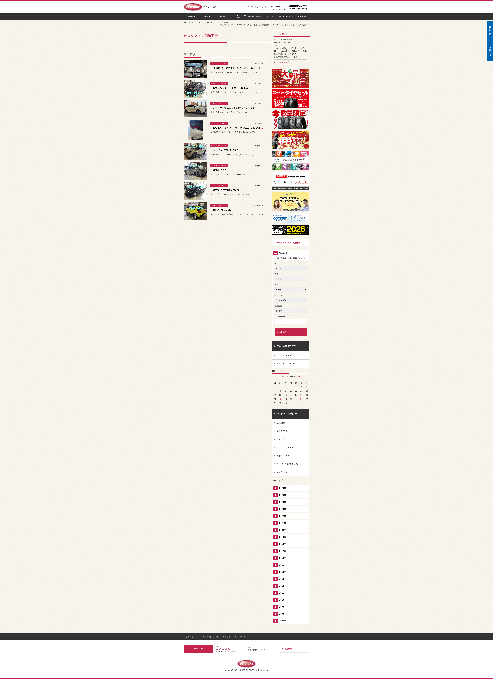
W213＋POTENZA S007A (226, 190)
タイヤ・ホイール (284, 456)
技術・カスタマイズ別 (286, 16)
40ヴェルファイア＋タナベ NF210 (230, 88)
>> (299, 376)
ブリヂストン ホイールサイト (273, 10)
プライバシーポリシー (212, 637)
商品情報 (207, 16)
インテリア (281, 439)
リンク (227, 637)
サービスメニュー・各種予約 (238, 16)
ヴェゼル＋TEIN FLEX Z (225, 150)
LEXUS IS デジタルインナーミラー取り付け (236, 68)
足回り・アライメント (286, 447)
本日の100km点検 (222, 210)
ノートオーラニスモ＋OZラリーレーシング (235, 108)
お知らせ (223, 16)
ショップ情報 (301, 16)
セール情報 (191, 16)
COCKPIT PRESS (277, 7)
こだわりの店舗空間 (285, 355)
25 (296, 399)
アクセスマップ (282, 62)
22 (280, 399)
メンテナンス (282, 472)
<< (283, 376)
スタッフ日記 (270, 16)
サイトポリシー (192, 637)
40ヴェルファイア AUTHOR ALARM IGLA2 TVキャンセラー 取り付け (250, 127)
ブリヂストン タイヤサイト (256, 7)
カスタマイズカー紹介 (254, 16)
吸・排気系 (281, 423)
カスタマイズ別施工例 (214, 22)
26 (301, 399)
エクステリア (282, 431)
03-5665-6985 (223, 649)
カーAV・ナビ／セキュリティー (289, 464)
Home (186, 22)
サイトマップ (240, 637)
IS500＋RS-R (220, 170)
